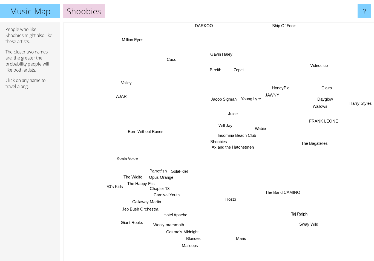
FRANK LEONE (323, 120)
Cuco (173, 58)
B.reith (216, 69)
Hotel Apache (174, 214)
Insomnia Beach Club (237, 135)
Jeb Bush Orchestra (140, 208)
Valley (124, 83)
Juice (233, 113)
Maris (239, 238)
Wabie (260, 128)
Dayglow (325, 99)
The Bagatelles (314, 143)
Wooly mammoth (169, 225)
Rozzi (229, 199)
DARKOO (204, 25)
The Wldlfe (132, 176)
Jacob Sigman (224, 99)
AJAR (121, 96)
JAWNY (273, 95)
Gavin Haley (222, 54)
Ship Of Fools (284, 25)
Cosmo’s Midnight (184, 232)
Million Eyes (133, 39)
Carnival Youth (166, 194)
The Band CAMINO (281, 194)
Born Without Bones (144, 135)
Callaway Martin (146, 201)
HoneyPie (281, 88)
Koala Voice (126, 157)
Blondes (195, 238)
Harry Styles (360, 103)
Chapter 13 (159, 188)
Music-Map (30, 11)
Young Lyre (251, 99)
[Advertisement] (30, 177)
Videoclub (319, 65)
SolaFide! (179, 170)
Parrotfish (157, 170)
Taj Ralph (299, 213)
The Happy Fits (141, 182)
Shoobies (218, 141)
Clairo (327, 88)
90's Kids (115, 186)
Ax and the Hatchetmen (233, 147)
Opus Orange (160, 176)
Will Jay (225, 125)
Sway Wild (311, 222)
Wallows (320, 106)
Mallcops (187, 246)
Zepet (239, 69)
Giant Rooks (132, 222)
